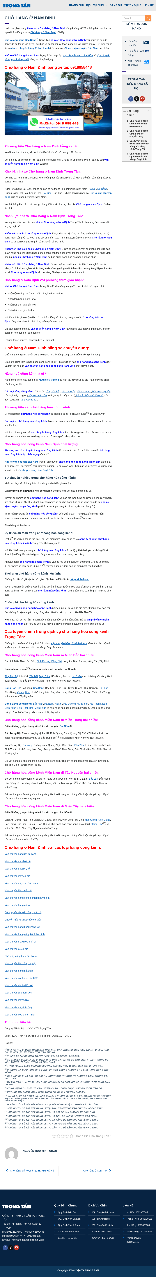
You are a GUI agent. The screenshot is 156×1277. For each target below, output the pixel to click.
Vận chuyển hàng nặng (17, 905)
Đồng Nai (56, 661)
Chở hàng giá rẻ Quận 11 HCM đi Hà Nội (32, 1170)
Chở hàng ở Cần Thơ (95, 1170)
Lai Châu (77, 676)
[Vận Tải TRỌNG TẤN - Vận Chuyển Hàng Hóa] (16, 5)
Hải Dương (69, 703)
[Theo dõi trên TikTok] (136, 99)
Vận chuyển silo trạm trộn (18, 992)
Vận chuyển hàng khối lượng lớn (22, 927)
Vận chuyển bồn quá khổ (18, 890)
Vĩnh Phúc (40, 707)
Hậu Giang (91, 819)
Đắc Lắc (93, 778)
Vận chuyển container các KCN (22, 978)
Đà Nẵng (102, 188)
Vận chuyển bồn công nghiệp (20, 963)
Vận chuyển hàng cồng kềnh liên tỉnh (25, 934)
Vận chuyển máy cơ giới (18, 876)
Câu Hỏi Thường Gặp (67, 1238)
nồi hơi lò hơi (84, 391)
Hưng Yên (82, 703)
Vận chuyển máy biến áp (18, 861)
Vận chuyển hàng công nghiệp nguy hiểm (27, 897)
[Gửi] (148, 18)
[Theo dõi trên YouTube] (142, 99)
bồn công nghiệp (101, 391)
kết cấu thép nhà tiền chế (89, 395)
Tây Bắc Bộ (11, 676)
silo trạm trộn (68, 391)
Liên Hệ (149, 5)
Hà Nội (58, 703)
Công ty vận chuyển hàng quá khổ (23, 912)
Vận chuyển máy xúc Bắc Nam (21, 883)
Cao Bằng (38, 688)
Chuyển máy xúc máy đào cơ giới (23, 919)
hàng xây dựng (28, 399)
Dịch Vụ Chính (96, 5)
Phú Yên (79, 745)
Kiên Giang (104, 819)
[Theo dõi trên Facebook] (130, 99)
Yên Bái (33, 676)
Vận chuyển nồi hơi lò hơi (19, 985)
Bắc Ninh (38, 703)
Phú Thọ (103, 688)
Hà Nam (48, 703)
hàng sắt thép (53, 391)
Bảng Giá (116, 5)
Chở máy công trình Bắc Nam (21, 956)
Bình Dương (43, 661)
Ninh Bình (16, 707)
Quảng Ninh (23, 692)
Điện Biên (44, 676)
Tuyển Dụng (132, 5)
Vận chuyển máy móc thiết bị (20, 941)
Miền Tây (97, 824)
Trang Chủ (76, 5)
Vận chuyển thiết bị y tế (17, 868)
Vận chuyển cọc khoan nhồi (20, 1014)
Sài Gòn (47, 193)
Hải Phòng (95, 703)
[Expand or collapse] (148, 111)
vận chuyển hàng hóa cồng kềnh (35, 470)
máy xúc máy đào (37, 395)
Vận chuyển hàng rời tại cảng (20, 854)
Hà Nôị (92, 188)
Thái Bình (28, 707)
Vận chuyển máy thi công (18, 1007)
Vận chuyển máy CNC (17, 1000)
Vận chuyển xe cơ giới (17, 949)
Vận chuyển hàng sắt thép (19, 970)
